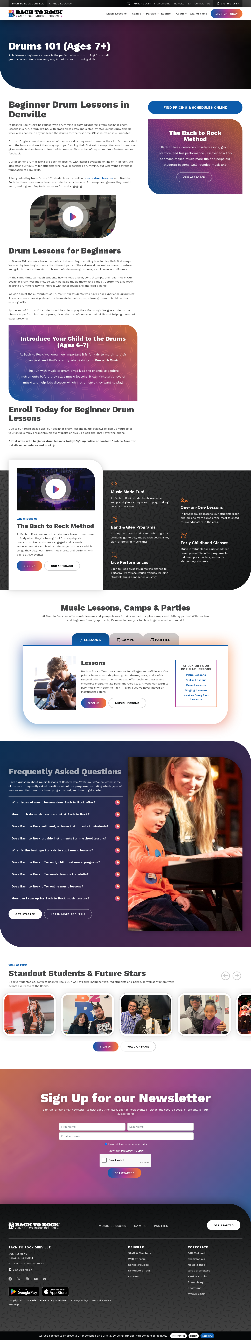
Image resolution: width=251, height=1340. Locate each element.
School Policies (138, 1264)
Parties (151, 13)
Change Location (61, 3)
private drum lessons (98, 178)
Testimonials (196, 1259)
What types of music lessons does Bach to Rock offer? (53, 802)
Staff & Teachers (139, 1253)
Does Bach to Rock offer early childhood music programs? (56, 862)
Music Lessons (116, 13)
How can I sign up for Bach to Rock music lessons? (51, 898)
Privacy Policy (79, 1300)
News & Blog (196, 1264)
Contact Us (202, 3)
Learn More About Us (68, 914)
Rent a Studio (197, 1276)
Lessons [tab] (92, 640)
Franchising (162, 3)
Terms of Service (100, 1300)
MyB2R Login (142, 3)
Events (166, 13)
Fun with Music (107, 360)
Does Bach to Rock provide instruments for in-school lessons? (59, 838)
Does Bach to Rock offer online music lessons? (47, 886)
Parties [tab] (163, 640)
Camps (136, 13)
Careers (133, 1276)
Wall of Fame (198, 13)
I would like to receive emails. (127, 1144)
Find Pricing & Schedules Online (195, 107)
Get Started (25, 914)
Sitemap (14, 1304)
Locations (194, 1288)
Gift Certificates (199, 1270)
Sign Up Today (226, 13)
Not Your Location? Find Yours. (26, 1264)
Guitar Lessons (196, 680)
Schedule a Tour (139, 1270)
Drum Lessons (196, 685)
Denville (136, 1247)
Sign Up (29, 566)
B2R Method (196, 1253)
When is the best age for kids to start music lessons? (52, 850)
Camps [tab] (128, 640)
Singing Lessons (196, 690)
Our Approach (194, 177)
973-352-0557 (229, 3)
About (180, 13)
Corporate (198, 1247)
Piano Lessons (196, 674)
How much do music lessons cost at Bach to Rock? (51, 814)
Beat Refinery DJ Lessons (196, 697)
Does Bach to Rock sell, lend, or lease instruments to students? (60, 826)
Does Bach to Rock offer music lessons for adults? (50, 874)
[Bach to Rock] (36, 13)
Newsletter (182, 3)
